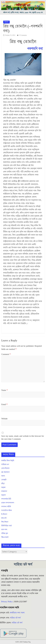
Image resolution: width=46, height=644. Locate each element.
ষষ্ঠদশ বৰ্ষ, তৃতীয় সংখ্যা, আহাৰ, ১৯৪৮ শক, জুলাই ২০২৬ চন (23, 12)
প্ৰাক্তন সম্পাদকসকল (7, 503)
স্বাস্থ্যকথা (4, 491)
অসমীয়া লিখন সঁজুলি (7, 460)
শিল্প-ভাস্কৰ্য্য (4, 537)
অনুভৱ (3, 487)
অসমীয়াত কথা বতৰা (17, 612)
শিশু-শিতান (4, 522)
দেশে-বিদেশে (5, 468)
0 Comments (23, 35)
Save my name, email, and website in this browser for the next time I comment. (22, 437)
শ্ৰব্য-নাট (4, 518)
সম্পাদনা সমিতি (6, 506)
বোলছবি (3, 480)
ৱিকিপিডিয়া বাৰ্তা (6, 526)
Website (4, 418)
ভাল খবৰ (4, 529)
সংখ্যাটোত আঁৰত (6, 510)
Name (4, 390)
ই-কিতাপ (4, 514)
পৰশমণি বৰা (35, 48)
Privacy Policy (7, 601)
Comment (6, 354)
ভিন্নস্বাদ (6, 22)
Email (4, 404)
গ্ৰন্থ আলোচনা (5, 472)
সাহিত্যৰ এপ (5, 464)
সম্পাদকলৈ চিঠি (6, 499)
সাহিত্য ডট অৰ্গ (15, 617)
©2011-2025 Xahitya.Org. (23, 642)
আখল (3, 476)
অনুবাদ (3, 495)
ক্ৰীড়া (3, 483)
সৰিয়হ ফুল (4, 533)
